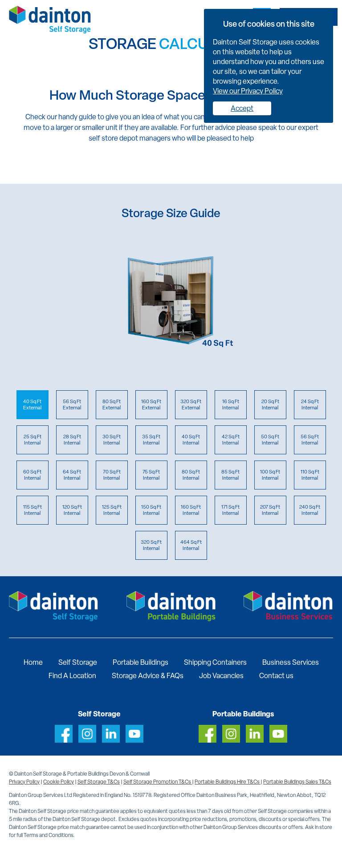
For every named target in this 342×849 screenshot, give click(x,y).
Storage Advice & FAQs (147, 675)
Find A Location (72, 675)
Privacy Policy (24, 781)
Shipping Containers (215, 662)
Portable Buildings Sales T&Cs (297, 781)
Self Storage (77, 662)
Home (33, 662)
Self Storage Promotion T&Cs (157, 781)
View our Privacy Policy (248, 91)
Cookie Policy (58, 781)
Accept (242, 108)
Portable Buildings (140, 662)
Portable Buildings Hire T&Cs (228, 781)
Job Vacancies (221, 675)
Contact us (276, 675)
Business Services (290, 662)
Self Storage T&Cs (98, 781)
